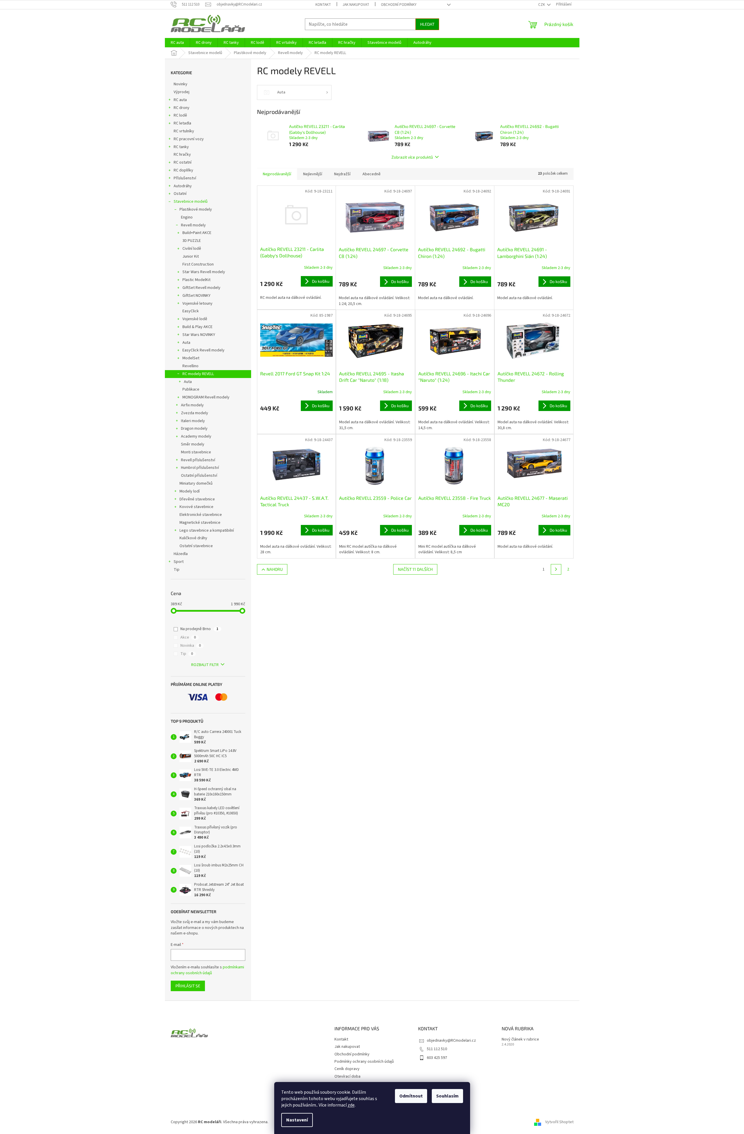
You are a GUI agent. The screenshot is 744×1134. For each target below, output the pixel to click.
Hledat (427, 24)
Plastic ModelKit (196, 280)
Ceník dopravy (347, 1069)
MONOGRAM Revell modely (205, 397)
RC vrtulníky (184, 131)
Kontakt (323, 4)
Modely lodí (189, 491)
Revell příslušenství (198, 460)
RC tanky (181, 147)
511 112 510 (437, 1049)
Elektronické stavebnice (200, 515)
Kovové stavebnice (196, 507)
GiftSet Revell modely (201, 288)
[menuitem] (177, 42)
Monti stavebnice (196, 452)
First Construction (198, 264)
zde (351, 1105)
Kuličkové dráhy (193, 538)
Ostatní (180, 194)
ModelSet (190, 358)
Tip (176, 570)
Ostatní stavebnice (196, 546)
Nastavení (297, 1120)
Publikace (190, 389)
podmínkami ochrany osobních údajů (207, 970)
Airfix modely (192, 405)
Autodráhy (183, 186)
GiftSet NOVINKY (196, 296)
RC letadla (182, 123)
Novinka (190, 646)
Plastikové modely (195, 209)
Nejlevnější (312, 174)
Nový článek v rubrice (520, 1039)
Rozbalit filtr (205, 665)
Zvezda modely (194, 413)
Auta (186, 343)
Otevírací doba (347, 1076)
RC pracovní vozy (189, 139)
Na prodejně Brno (199, 629)
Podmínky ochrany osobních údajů (364, 1061)
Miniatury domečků (196, 483)
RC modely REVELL (198, 374)
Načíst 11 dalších (415, 569)
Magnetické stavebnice (199, 523)
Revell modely (193, 225)
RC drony (181, 108)
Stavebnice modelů (191, 201)
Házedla (181, 554)
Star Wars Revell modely (203, 272)
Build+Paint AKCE (196, 233)
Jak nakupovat (356, 4)
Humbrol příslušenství (200, 468)
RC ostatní (182, 162)
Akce (188, 637)
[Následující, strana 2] (556, 569)
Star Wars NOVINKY (198, 335)
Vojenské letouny (197, 303)
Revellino (190, 366)
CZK (542, 4)
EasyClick (190, 311)
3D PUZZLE (191, 241)
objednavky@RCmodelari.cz (451, 1040)
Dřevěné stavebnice (197, 499)
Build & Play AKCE (197, 327)
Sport (179, 562)
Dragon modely (194, 428)
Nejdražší (342, 174)
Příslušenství (185, 178)
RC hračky (182, 154)
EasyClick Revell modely (203, 350)
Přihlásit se (187, 985)
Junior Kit (190, 256)
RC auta (180, 100)
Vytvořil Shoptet (559, 1122)
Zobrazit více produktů (412, 157)
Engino (187, 217)
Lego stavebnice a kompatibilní (206, 530)
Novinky (180, 84)
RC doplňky (183, 170)
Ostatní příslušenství (199, 475)
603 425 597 (437, 1058)
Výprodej (181, 92)
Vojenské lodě (194, 319)
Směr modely (192, 444)
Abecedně (371, 174)
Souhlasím (447, 1096)
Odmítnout (411, 1096)
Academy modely (196, 436)
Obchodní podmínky (399, 4)
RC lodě (180, 115)
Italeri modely (193, 421)
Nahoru (275, 569)
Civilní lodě (191, 249)
